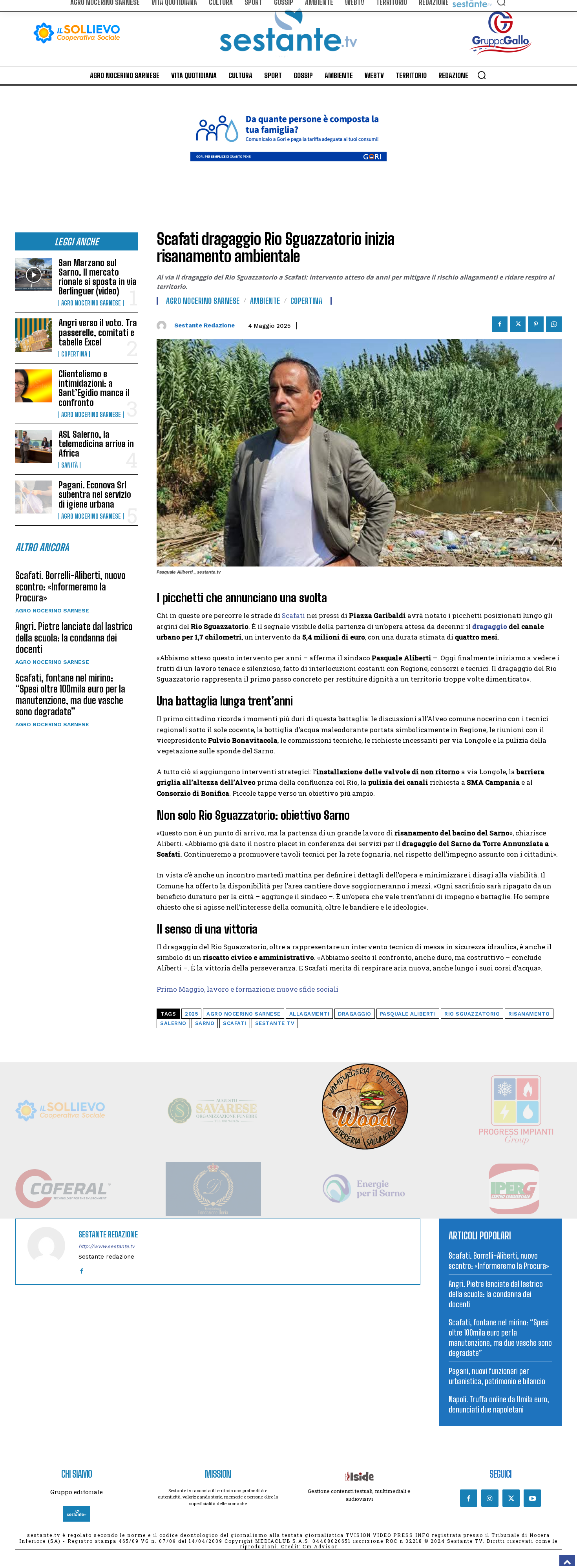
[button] (481, 75)
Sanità (69, 465)
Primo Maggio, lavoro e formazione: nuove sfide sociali (247, 989)
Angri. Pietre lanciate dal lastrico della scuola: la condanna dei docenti (74, 638)
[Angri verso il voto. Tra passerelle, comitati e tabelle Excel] (33, 334)
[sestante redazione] (163, 326)
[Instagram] (489, 1498)
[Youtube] (532, 1498)
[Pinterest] (536, 324)
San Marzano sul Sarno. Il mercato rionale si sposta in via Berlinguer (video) (97, 277)
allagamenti (309, 1014)
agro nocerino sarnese (243, 1014)
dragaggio (489, 626)
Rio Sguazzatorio (472, 1014)
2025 (191, 1014)
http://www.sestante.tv (107, 1246)
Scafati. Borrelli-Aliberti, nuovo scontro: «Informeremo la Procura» (70, 587)
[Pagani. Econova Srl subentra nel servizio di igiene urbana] (33, 497)
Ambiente (265, 301)
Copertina (74, 354)
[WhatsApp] (554, 324)
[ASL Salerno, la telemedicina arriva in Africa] (33, 446)
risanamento (529, 1014)
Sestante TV (275, 1023)
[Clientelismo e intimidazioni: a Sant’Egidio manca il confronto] (33, 385)
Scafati (293, 615)
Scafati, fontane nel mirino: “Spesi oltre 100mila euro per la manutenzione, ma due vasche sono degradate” (70, 694)
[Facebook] (500, 324)
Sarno (205, 1023)
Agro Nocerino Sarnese (91, 303)
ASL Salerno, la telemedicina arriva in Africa (96, 444)
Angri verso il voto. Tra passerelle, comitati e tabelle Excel (97, 332)
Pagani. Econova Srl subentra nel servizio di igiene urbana (94, 494)
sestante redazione (204, 325)
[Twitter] (518, 324)
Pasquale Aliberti (408, 1014)
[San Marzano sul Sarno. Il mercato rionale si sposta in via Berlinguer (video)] (33, 274)
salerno (173, 1023)
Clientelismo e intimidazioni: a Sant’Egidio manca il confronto (94, 388)
